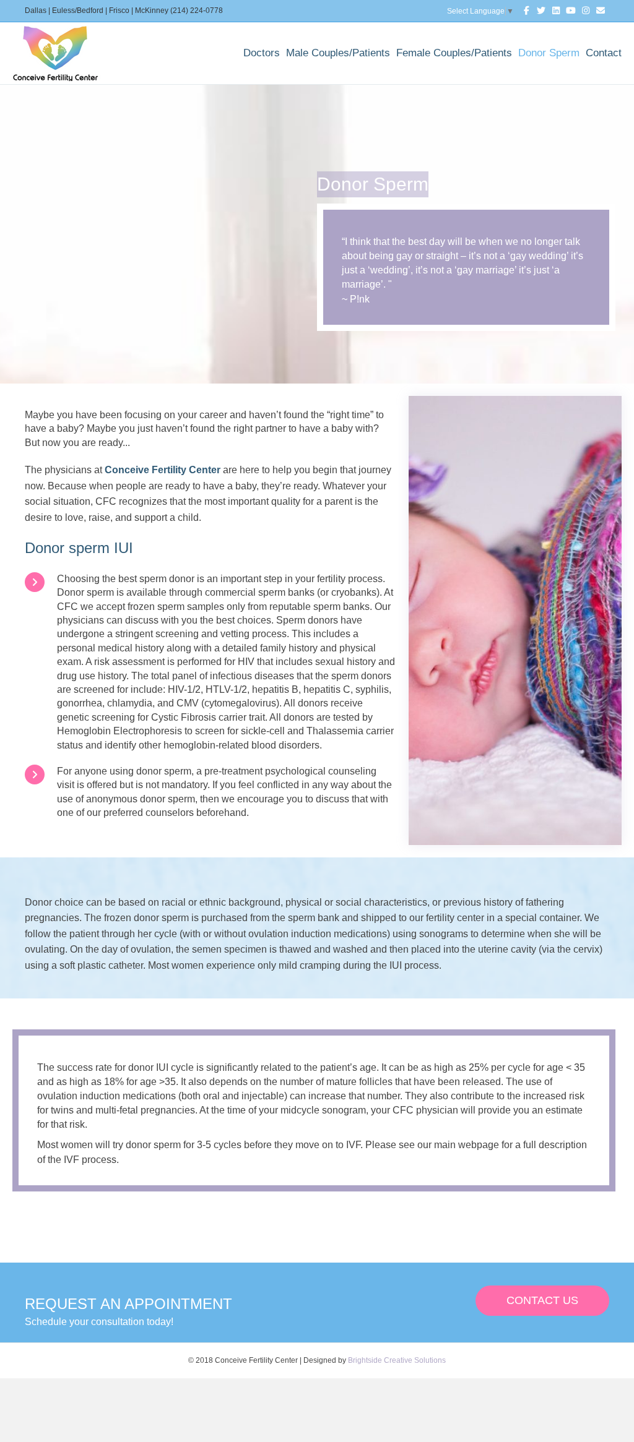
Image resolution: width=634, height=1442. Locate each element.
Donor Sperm (549, 53)
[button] (542, 1300)
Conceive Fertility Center (162, 470)
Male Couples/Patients (338, 53)
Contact (604, 53)
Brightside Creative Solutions (397, 1360)
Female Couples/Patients (454, 53)
